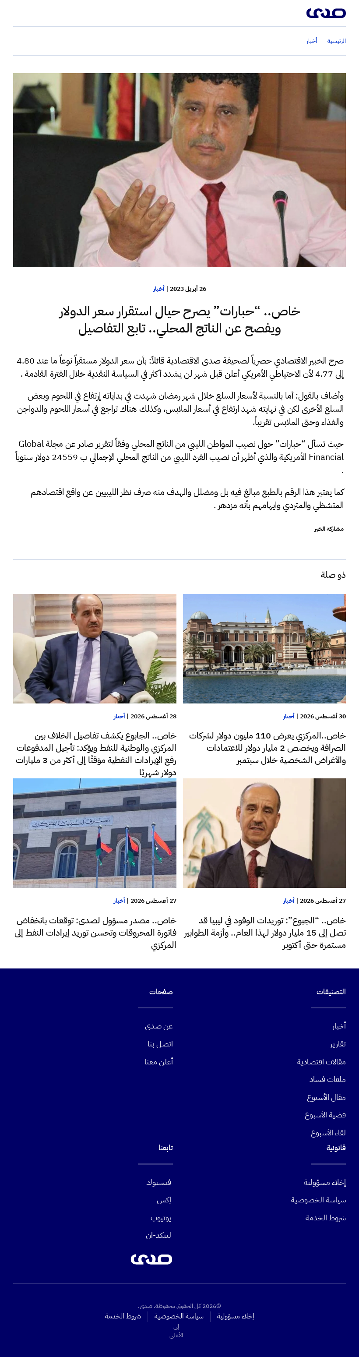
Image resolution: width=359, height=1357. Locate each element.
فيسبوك (158, 1182)
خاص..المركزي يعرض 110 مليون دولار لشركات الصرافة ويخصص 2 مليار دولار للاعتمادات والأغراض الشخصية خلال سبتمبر (267, 748)
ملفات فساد (328, 1079)
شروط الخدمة (326, 1217)
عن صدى (159, 1026)
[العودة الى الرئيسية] (326, 13)
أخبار (159, 288)
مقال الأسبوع (326, 1097)
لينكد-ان (158, 1235)
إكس (164, 1199)
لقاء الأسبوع (328, 1132)
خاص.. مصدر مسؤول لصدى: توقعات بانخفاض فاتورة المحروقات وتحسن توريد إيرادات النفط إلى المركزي (95, 932)
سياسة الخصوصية (318, 1199)
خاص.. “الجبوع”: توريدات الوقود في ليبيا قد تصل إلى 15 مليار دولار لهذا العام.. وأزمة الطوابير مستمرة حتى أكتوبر (265, 932)
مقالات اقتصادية (321, 1061)
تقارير (338, 1044)
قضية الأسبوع (325, 1114)
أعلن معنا (158, 1061)
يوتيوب (161, 1217)
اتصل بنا (160, 1044)
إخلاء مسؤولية (325, 1182)
